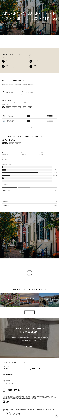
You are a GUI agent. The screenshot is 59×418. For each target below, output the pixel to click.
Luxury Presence (30, 409)
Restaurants (8, 107)
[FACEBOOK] (4, 413)
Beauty (25, 107)
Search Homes (29, 41)
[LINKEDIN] (7, 413)
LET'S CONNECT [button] (29, 346)
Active (20, 107)
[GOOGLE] (10, 413)
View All (29, 312)
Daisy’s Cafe (9, 115)
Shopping (15, 107)
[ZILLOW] (13, 413)
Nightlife (30, 107)
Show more (29, 127)
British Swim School (10, 120)
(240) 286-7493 (10, 375)
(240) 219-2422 (37, 370)
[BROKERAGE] (16, 413)
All (4, 107)
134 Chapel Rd (10, 116)
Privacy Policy (51, 409)
